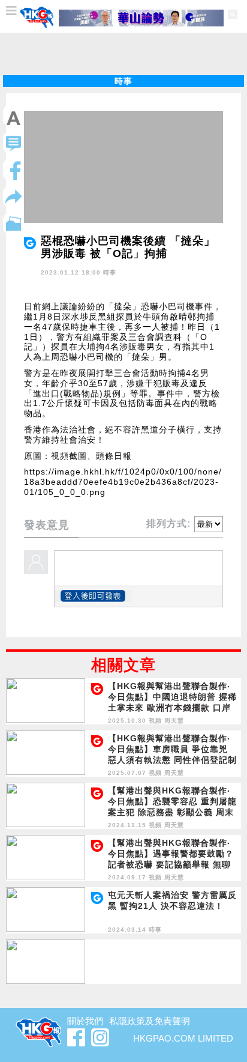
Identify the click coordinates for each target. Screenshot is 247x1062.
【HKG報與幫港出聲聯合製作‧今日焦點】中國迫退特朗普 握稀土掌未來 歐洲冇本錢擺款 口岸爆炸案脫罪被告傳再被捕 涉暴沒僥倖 (172, 707)
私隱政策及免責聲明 (149, 1021)
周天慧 (174, 720)
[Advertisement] (123, 54)
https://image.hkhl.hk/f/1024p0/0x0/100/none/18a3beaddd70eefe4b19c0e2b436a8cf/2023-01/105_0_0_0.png (123, 482)
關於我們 (85, 1021)
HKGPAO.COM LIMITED (183, 1038)
